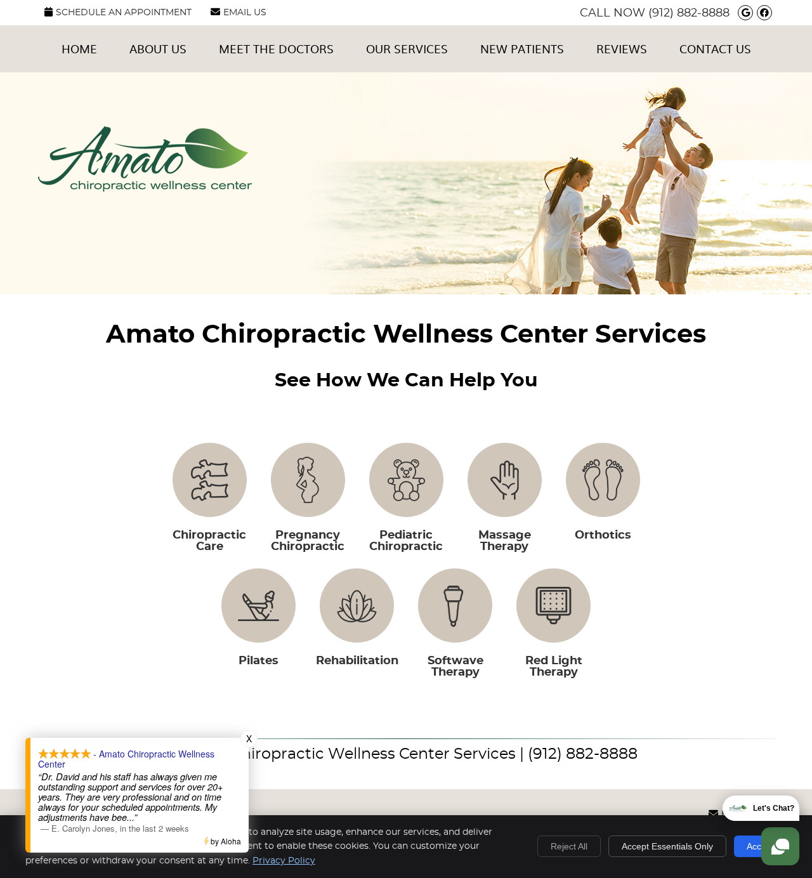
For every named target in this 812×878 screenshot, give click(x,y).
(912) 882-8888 (689, 13)
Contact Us (715, 48)
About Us (158, 48)
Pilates (258, 661)
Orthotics (603, 535)
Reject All (569, 846)
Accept (760, 846)
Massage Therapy (504, 541)
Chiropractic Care (209, 541)
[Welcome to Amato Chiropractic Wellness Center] (145, 188)
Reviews (621, 48)
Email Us (244, 12)
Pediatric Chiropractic (406, 541)
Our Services (407, 48)
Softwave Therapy (455, 666)
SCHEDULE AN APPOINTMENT (124, 12)
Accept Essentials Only (667, 846)
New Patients (522, 48)
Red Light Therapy (553, 666)
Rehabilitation (357, 661)
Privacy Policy (283, 860)
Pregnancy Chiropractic (307, 541)
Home (79, 48)
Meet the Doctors (276, 48)
